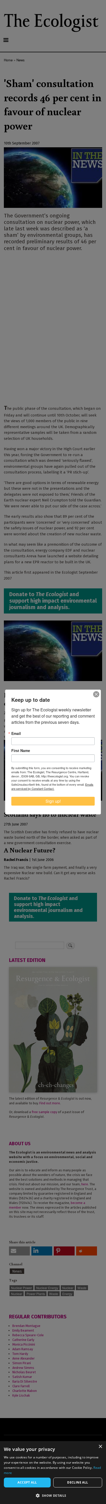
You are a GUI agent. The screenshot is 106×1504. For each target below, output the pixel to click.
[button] (53, 1495)
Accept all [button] (27, 1482)
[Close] (96, 694)
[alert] (53, 1472)
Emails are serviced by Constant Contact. (52, 786)
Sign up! (53, 801)
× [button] (100, 1447)
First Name (20, 750)
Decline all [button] (77, 1482)
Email (16, 733)
